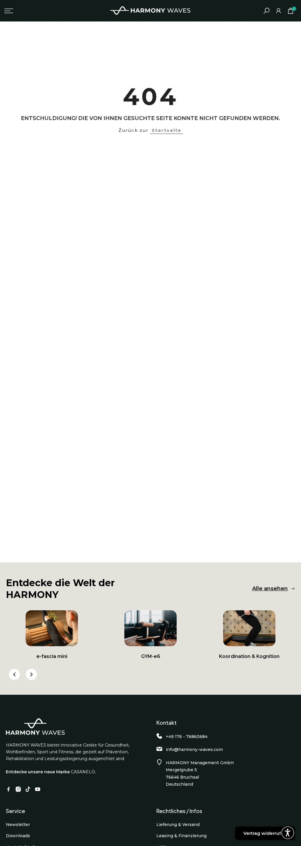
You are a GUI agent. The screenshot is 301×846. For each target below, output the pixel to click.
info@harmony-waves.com (194, 749)
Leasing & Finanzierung (181, 835)
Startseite (166, 130)
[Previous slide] (14, 674)
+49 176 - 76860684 (187, 736)
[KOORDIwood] (249, 628)
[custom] (8, 789)
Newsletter (18, 824)
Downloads (18, 835)
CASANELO (83, 771)
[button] (287, 832)
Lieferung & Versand (178, 824)
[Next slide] (31, 674)
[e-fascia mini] (51, 628)
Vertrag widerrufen (265, 833)
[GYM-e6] (150, 628)
